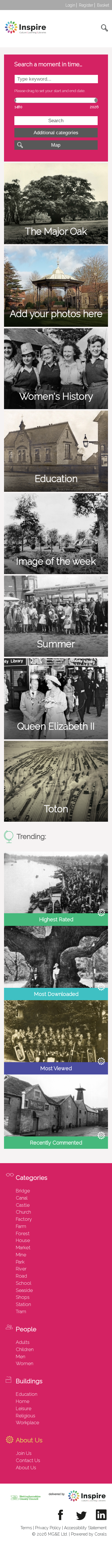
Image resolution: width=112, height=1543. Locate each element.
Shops (23, 1297)
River (21, 1269)
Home (22, 1401)
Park (20, 1262)
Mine (21, 1255)
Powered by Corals (89, 1534)
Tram (21, 1311)
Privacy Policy (48, 1527)
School (23, 1283)
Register (86, 5)
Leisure (23, 1408)
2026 (94, 107)
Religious (25, 1415)
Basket (103, 5)
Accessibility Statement (85, 1527)
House (23, 1240)
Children (25, 1349)
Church (23, 1212)
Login (70, 5)
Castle (23, 1205)
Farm (21, 1226)
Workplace (27, 1422)
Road (21, 1276)
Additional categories (56, 132)
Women (24, 1363)
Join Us (24, 1453)
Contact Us (28, 1460)
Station (23, 1304)
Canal (22, 1198)
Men (20, 1356)
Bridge (23, 1191)
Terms (26, 1527)
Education (26, 1394)
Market (23, 1247)
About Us (26, 1467)
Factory (24, 1219)
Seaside (24, 1290)
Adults (23, 1342)
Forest (23, 1233)
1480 (18, 107)
